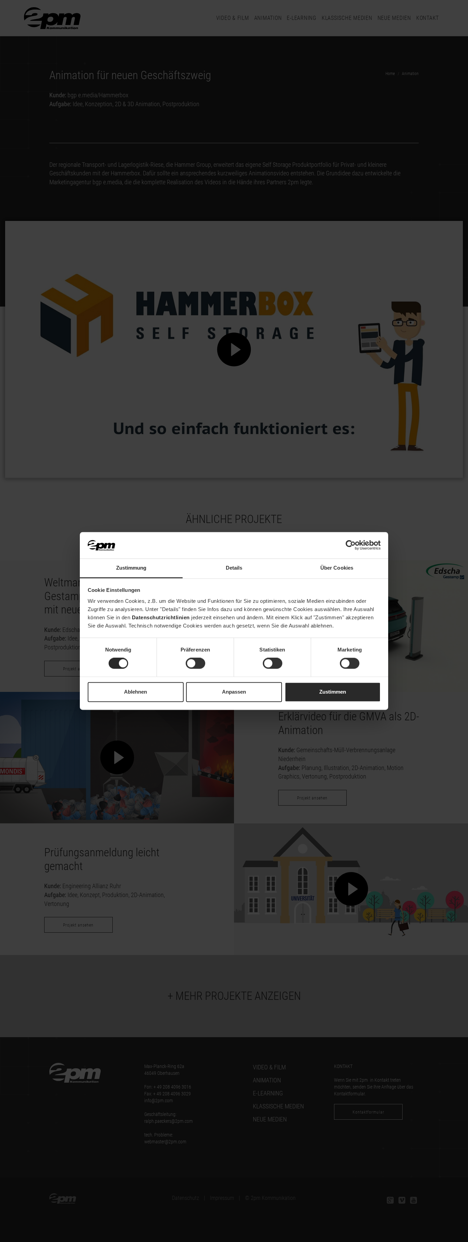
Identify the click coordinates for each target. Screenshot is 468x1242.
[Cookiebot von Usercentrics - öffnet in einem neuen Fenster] (351, 545)
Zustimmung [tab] (131, 568)
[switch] (195, 663)
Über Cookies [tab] (336, 568)
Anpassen (234, 692)
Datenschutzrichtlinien (161, 617)
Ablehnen (135, 692)
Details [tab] (234, 568)
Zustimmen (332, 692)
